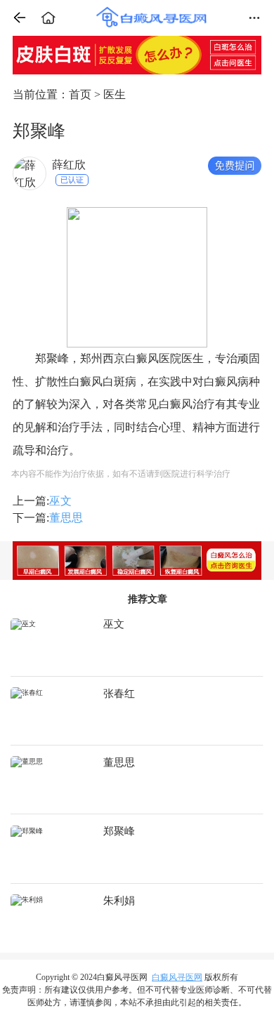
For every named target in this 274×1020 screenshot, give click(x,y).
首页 (80, 94)
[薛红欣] (29, 173)
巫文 (60, 501)
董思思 (66, 518)
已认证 (72, 179)
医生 (114, 94)
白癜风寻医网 (177, 977)
